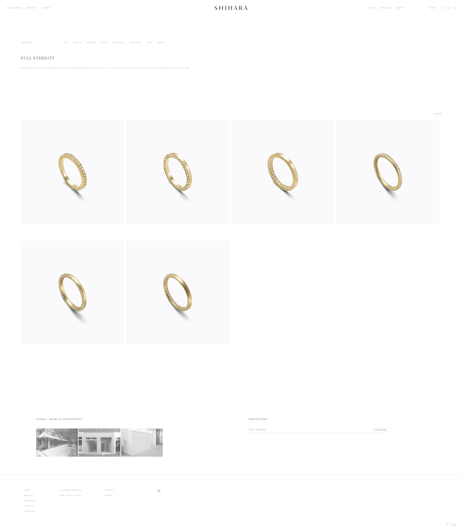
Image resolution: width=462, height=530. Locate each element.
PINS (149, 43)
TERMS (108, 495)
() (442, 8)
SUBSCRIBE (380, 430)
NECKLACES (119, 43)
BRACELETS (136, 43)
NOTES (372, 8)
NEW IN (77, 43)
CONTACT (29, 506)
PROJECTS (386, 8)
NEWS (27, 490)
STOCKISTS (30, 501)
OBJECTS (161, 43)
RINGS (104, 43)
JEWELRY (31, 8)
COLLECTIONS (13, 8)
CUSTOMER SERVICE (70, 490)
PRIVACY (109, 490)
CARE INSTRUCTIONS (70, 495)
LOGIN (432, 8)
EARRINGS (91, 43)
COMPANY (29, 511)
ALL (66, 43)
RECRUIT (29, 495)
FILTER (437, 114)
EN (454, 524)
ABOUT (399, 8)
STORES (46, 8)
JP (447, 524)
